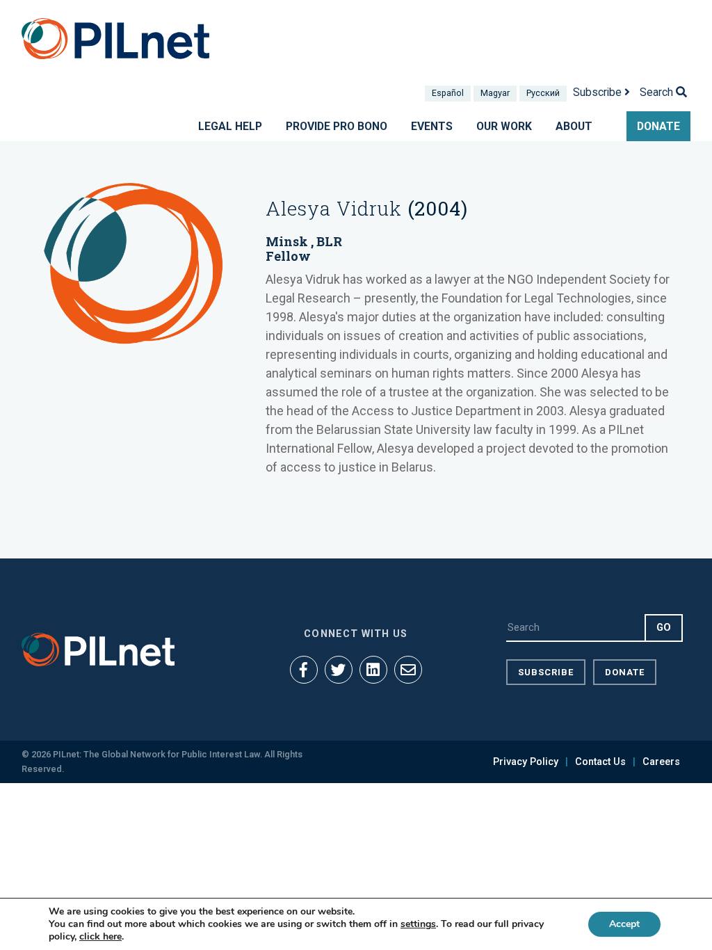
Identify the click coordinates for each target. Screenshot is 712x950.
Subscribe (598, 92)
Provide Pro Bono (336, 126)
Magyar (495, 93)
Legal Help (230, 126)
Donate (658, 126)
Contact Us (600, 762)
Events (432, 126)
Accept (624, 924)
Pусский (543, 93)
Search (658, 92)
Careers (661, 762)
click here (100, 936)
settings (418, 924)
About (574, 126)
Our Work (504, 126)
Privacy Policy (525, 762)
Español (448, 93)
